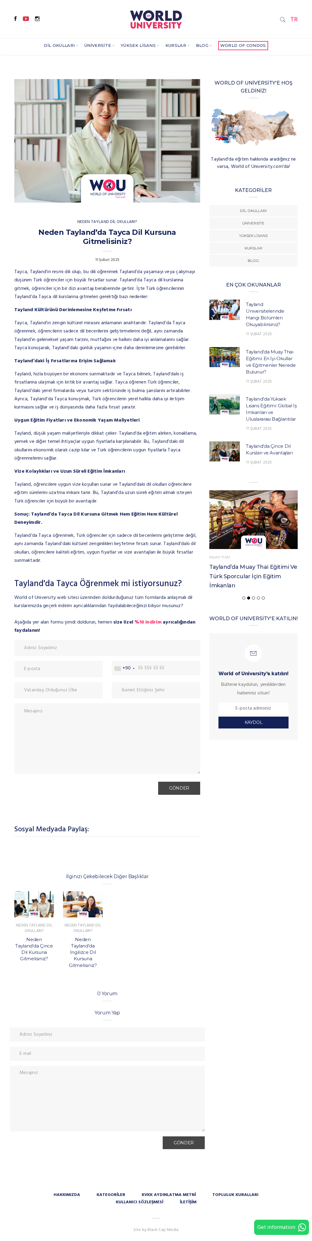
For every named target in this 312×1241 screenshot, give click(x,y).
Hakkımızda (67, 1194)
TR (294, 19)
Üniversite (97, 45)
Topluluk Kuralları (235, 1194)
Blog (202, 45)
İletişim (188, 1202)
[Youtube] (26, 19)
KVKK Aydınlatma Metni (169, 1194)
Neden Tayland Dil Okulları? (107, 221)
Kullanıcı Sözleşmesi (139, 1202)
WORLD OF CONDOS (243, 45)
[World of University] (156, 18)
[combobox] (124, 668)
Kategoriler (111, 1194)
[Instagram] (37, 19)
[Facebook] (15, 19)
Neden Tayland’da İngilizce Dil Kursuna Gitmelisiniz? (83, 952)
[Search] (282, 19)
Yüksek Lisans (138, 45)
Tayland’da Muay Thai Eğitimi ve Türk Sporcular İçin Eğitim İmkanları (253, 576)
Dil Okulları (59, 45)
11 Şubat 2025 (259, 334)
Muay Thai (219, 557)
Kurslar (175, 45)
